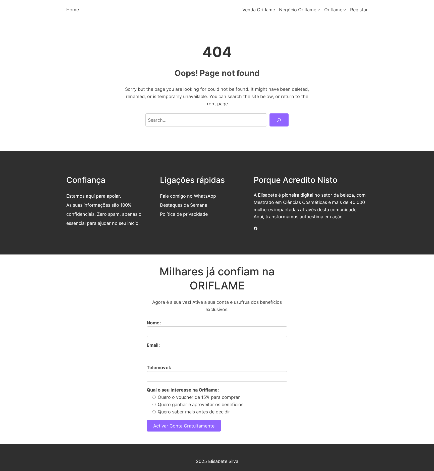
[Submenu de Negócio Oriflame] (318, 9)
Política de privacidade (184, 214)
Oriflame (333, 9)
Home (72, 9)
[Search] (279, 119)
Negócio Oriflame (297, 9)
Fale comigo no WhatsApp (188, 196)
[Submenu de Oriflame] (344, 9)
